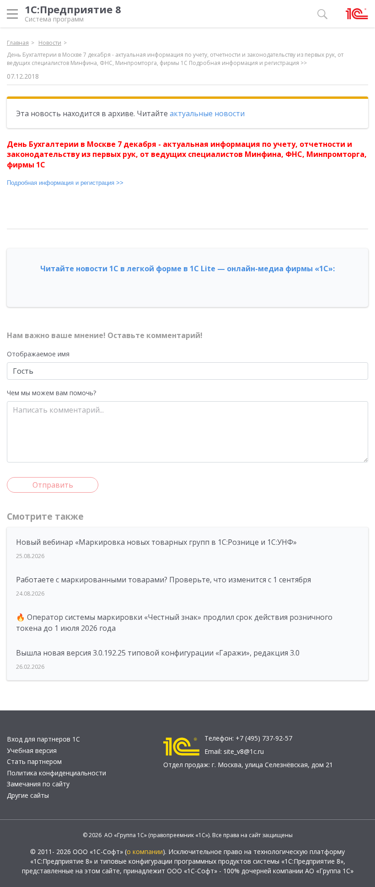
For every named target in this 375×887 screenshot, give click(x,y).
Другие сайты (28, 795)
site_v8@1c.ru (244, 751)
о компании (145, 851)
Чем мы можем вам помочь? (51, 392)
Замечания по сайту (38, 783)
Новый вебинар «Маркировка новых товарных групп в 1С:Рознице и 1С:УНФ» (156, 542)
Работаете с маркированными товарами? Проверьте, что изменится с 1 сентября (163, 580)
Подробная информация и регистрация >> (65, 182)
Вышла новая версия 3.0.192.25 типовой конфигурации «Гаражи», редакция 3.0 (158, 653)
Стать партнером (34, 761)
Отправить (52, 485)
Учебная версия (32, 750)
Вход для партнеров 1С (43, 739)
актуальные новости (207, 113)
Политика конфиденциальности (56, 773)
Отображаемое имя (38, 353)
